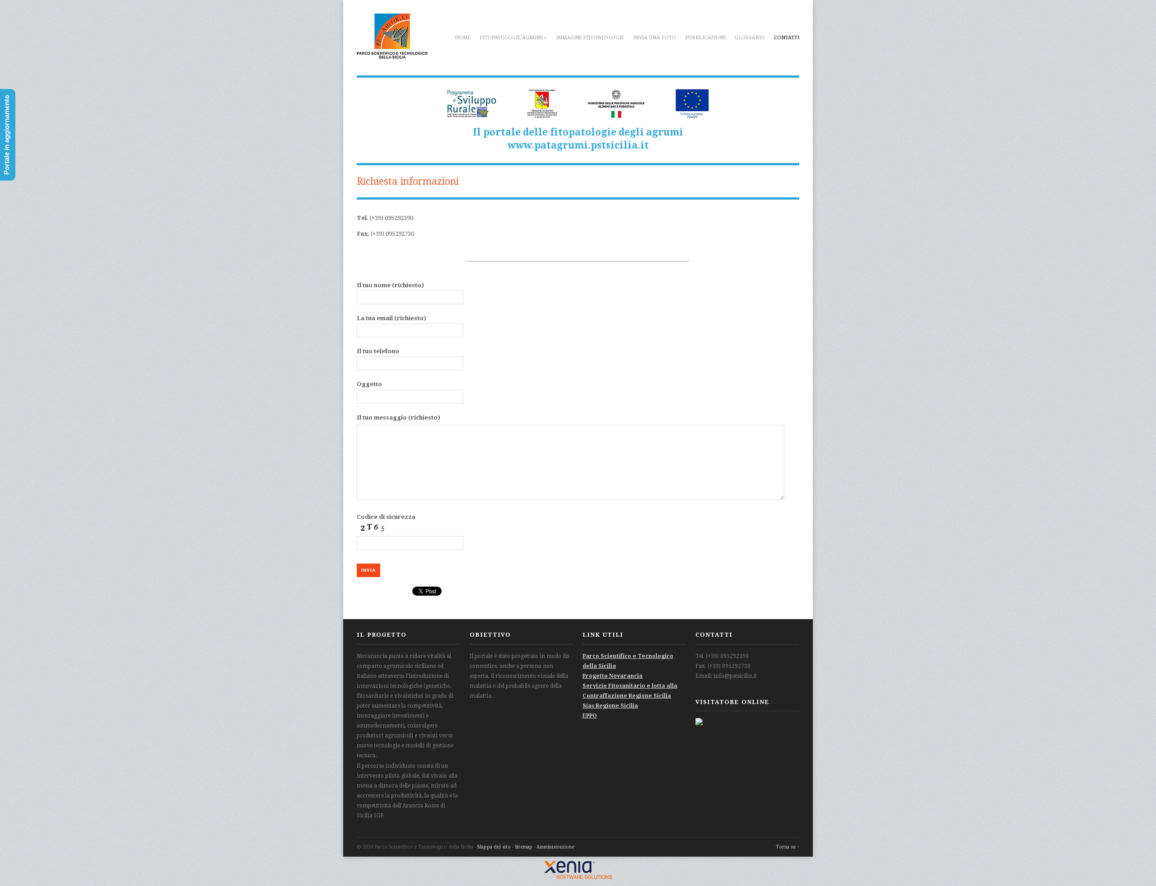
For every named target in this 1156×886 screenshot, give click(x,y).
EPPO (590, 716)
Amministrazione (555, 846)
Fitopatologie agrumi (513, 38)
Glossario (750, 38)
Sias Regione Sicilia (610, 706)
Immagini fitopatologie (590, 38)
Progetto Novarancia (613, 676)
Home (463, 38)
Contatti (786, 38)
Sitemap (523, 846)
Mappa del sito (494, 846)
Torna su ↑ (787, 846)
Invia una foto (654, 38)
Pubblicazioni (705, 38)
